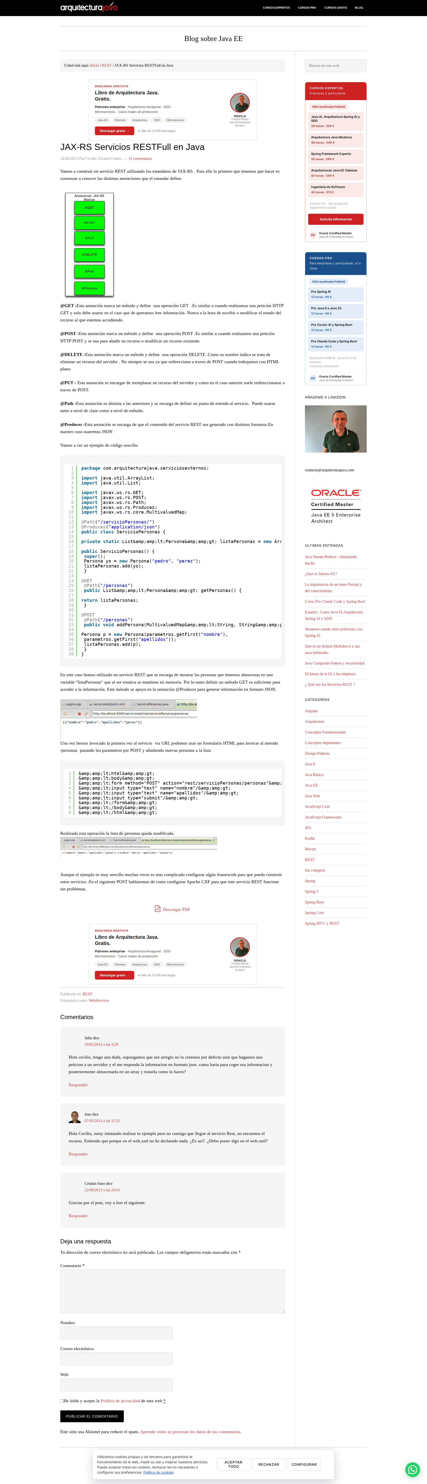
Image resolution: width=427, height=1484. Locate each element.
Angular (311, 711)
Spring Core (314, 913)
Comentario (72, 1265)
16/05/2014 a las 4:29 (101, 1044)
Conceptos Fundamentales (325, 732)
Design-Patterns (317, 753)
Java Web (312, 796)
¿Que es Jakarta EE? (321, 574)
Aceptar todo (233, 1464)
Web (64, 1374)
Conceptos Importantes (323, 743)
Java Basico (314, 775)
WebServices (99, 1000)
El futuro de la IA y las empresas (330, 674)
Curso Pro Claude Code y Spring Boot (335, 601)
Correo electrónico (77, 1348)
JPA (308, 828)
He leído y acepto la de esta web (115, 1400)
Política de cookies (158, 1472)
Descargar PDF (176, 909)
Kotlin (310, 838)
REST (87, 994)
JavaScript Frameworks (323, 817)
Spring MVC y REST (322, 923)
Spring (310, 881)
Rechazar (268, 1464)
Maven (310, 849)
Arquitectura (314, 721)
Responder (78, 1084)
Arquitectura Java (99, 8)
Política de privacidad (120, 1400)
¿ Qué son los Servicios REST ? (330, 684)
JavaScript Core (317, 806)
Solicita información (336, 219)
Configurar (304, 1464)
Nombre (67, 1322)
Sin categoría (315, 870)
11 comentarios (140, 158)
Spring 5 (311, 891)
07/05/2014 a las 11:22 (102, 1121)
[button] (412, 1469)
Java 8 (310, 764)
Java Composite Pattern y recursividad (334, 663)
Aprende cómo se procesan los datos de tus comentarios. (191, 1431)
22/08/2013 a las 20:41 (102, 1190)
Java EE (311, 785)
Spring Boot (314, 902)
